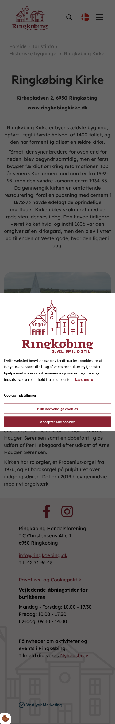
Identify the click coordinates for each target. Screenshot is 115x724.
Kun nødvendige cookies (57, 408)
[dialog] (57, 362)
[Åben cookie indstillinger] (5, 718)
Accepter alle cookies (57, 422)
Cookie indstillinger (20, 395)
